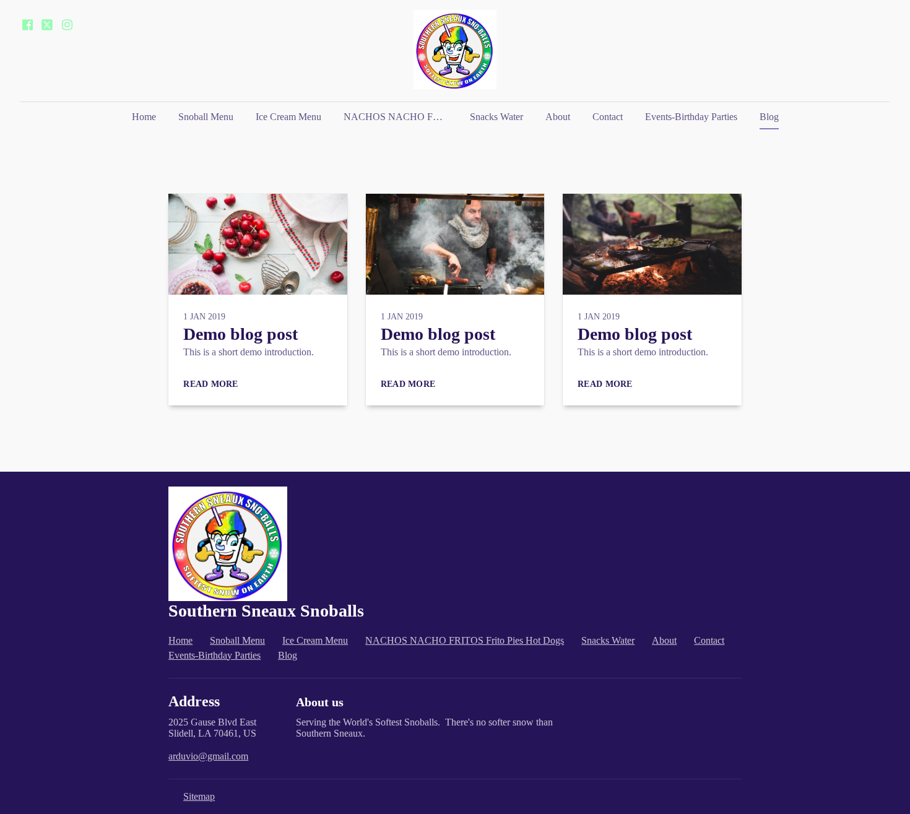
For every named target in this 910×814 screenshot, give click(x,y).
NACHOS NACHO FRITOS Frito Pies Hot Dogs (400, 116)
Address (194, 701)
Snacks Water (496, 116)
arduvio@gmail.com (208, 756)
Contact (607, 116)
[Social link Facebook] (27, 25)
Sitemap (199, 796)
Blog (769, 116)
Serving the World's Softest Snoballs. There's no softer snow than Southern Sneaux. (424, 727)
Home (144, 116)
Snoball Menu (205, 116)
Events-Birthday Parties (691, 116)
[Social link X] (47, 25)
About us (320, 702)
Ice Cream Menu (288, 116)
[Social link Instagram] (67, 25)
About (557, 116)
